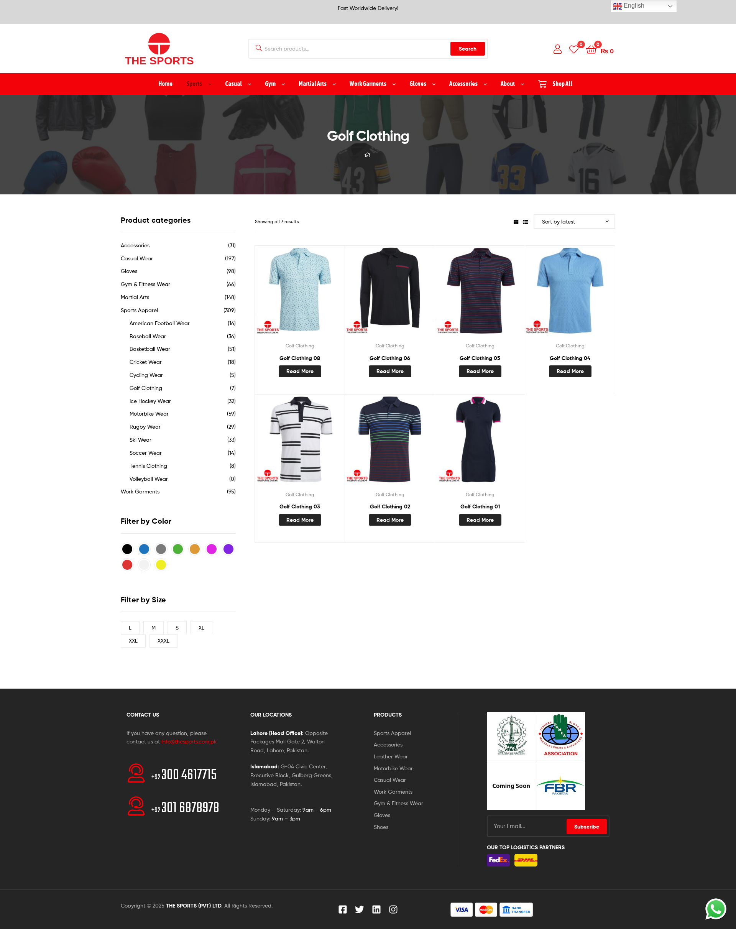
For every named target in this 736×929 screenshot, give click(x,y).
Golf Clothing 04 (570, 358)
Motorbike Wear (149, 413)
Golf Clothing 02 (390, 506)
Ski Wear (140, 439)
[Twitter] (359, 909)
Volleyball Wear (149, 478)
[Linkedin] (376, 909)
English (633, 5)
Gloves (129, 271)
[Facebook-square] (342, 909)
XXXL (163, 640)
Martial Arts (135, 297)
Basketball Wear (150, 348)
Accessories (135, 245)
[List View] (525, 221)
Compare (299, 295)
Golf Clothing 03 (299, 506)
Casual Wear (137, 258)
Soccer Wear (146, 452)
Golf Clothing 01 (480, 506)
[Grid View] (516, 221)
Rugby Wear (145, 426)
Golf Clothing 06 (390, 358)
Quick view (318, 295)
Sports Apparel (139, 310)
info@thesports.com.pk (189, 741)
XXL (133, 640)
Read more (300, 371)
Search (467, 48)
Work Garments (140, 491)
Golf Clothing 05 (480, 358)
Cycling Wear (146, 375)
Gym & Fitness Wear (145, 284)
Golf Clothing (300, 346)
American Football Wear (160, 323)
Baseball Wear (148, 336)
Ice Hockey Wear (150, 401)
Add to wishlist (281, 295)
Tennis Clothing (148, 465)
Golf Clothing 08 (299, 358)
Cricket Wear (146, 361)
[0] (573, 48)
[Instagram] (393, 909)
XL (201, 627)
